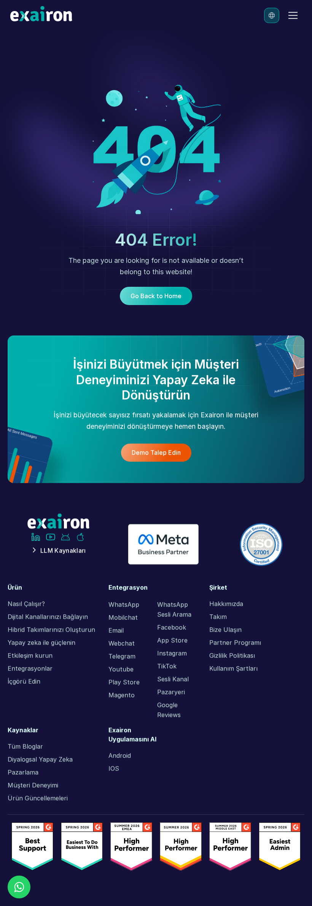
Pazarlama (23, 772)
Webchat (121, 643)
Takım (218, 616)
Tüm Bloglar (25, 746)
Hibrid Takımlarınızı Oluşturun (51, 629)
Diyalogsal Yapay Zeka (40, 759)
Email (116, 630)
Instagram (172, 653)
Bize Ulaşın (225, 629)
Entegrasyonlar (30, 668)
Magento (121, 695)
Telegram (121, 656)
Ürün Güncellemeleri (38, 798)
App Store (172, 640)
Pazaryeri (171, 692)
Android (119, 755)
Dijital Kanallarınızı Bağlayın (48, 616)
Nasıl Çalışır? (26, 603)
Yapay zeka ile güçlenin (41, 642)
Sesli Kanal (173, 679)
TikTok (167, 666)
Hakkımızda (226, 603)
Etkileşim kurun (30, 655)
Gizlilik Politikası (232, 655)
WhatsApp (123, 604)
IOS (113, 768)
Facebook (171, 627)
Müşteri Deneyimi (33, 785)
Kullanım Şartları (233, 668)
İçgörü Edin (24, 681)
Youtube (121, 669)
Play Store (124, 682)
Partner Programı (235, 642)
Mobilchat (123, 617)
